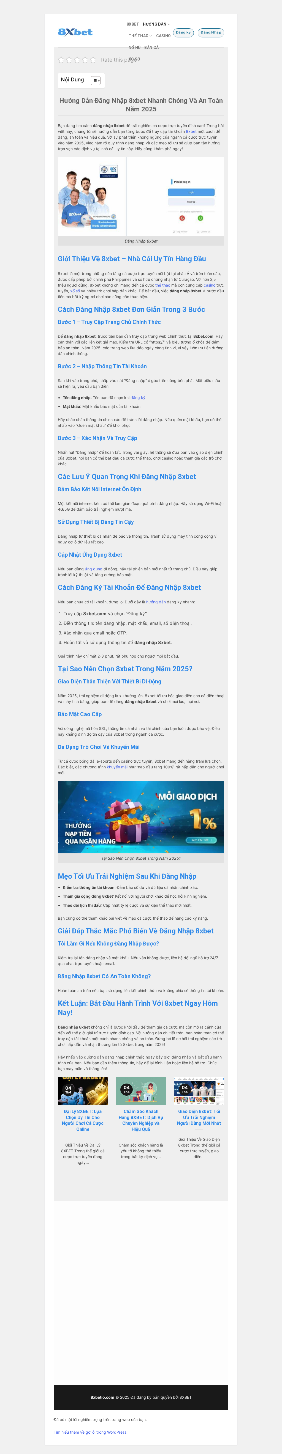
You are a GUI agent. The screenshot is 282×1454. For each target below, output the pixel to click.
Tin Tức (162, 1235)
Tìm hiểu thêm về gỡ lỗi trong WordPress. (91, 1432)
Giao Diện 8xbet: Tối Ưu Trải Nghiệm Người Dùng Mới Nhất (199, 1117)
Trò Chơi (162, 1248)
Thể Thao (138, 36)
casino (209, 285)
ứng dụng (93, 569)
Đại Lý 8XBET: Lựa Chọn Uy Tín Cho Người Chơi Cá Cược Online (83, 1120)
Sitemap (119, 1355)
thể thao (162, 285)
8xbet (191, 131)
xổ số (75, 290)
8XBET (133, 24)
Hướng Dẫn (154, 24)
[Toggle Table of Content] (93, 80)
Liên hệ (205, 1254)
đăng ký (138, 397)
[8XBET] (88, 33)
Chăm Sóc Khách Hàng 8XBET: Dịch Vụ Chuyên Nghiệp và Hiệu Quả (141, 1120)
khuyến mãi (117, 767)
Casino (163, 36)
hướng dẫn (156, 602)
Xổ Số (134, 59)
